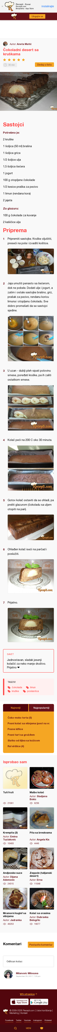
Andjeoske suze (15, 866)
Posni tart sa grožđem (21, 734)
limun (33, 687)
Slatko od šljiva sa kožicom (24, 740)
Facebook (9, 1020)
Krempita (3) (15, 826)
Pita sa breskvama (42, 826)
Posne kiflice (15, 729)
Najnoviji (16, 707)
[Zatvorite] (2, 6)
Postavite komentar (40, 944)
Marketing (14, 1013)
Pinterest (48, 1020)
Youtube (27, 1020)
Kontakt (24, 1013)
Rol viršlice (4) (16, 746)
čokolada (17, 687)
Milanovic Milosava (27, 973)
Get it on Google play (39, 1002)
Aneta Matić (24, 44)
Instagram (37, 1020)
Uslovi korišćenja (44, 1010)
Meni (28, 1028)
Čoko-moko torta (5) (20, 717)
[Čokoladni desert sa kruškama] (31, 261)
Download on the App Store (19, 1002)
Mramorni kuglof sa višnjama (15, 906)
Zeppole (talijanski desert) (42, 866)
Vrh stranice (27, 994)
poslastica (33, 691)
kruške (15, 691)
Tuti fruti (15, 786)
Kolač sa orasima (42, 906)
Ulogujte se (37, 16)
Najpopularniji (41, 707)
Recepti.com (5, 1011)
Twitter (18, 1020)
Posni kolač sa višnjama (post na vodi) (28, 723)
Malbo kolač (42, 786)
